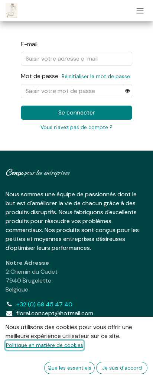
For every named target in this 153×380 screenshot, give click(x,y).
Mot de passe (75, 76)
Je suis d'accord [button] (122, 367)
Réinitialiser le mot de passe (96, 76)
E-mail (29, 44)
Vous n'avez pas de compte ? (76, 127)
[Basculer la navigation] (140, 10)
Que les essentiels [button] (69, 367)
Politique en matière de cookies (44, 345)
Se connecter (76, 112)
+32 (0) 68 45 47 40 (44, 304)
